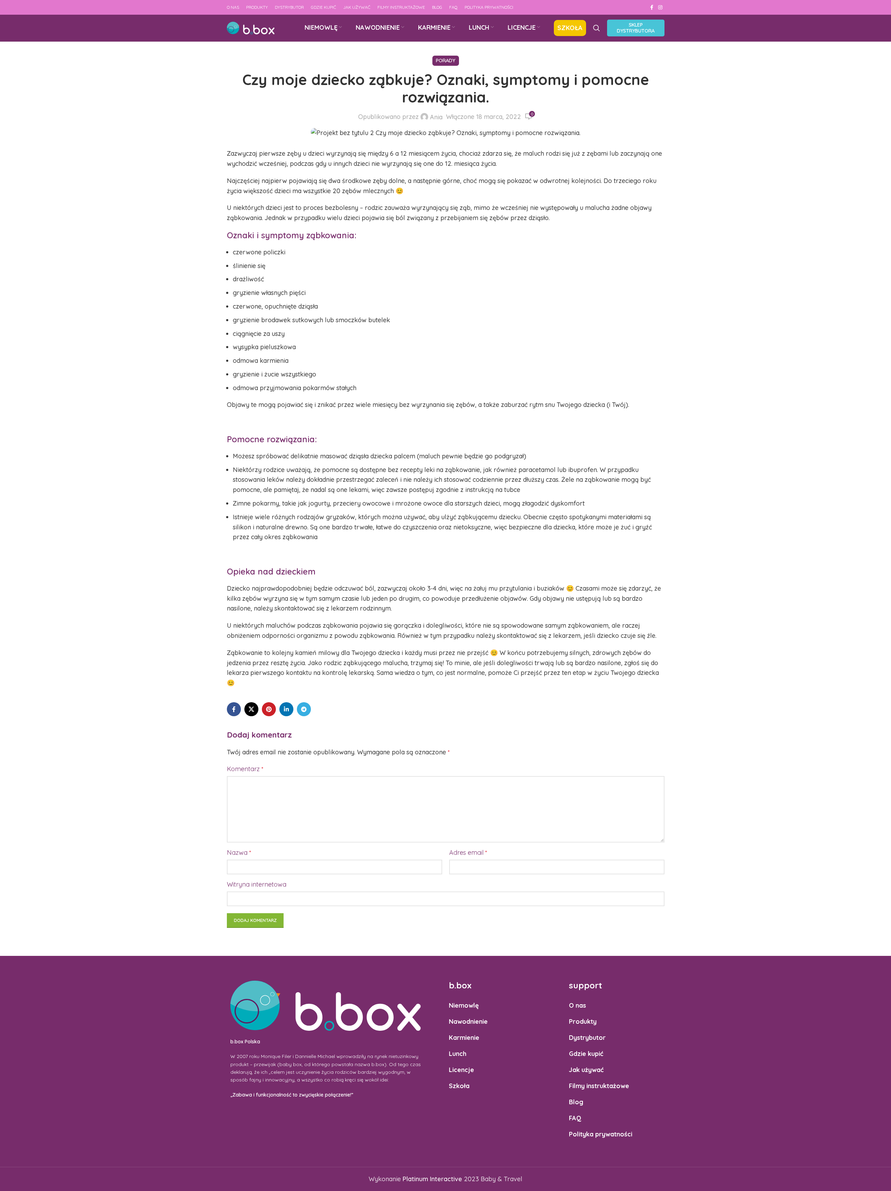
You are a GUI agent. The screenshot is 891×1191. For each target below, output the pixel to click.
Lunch (457, 1054)
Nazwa (239, 852)
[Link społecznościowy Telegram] (304, 709)
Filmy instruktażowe (599, 1086)
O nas (577, 1005)
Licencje (461, 1070)
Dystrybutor (587, 1038)
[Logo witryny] (250, 27)
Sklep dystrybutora (636, 28)
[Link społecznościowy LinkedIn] (286, 709)
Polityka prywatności (600, 1134)
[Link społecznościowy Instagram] (660, 7)
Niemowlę (464, 1005)
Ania (436, 117)
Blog (576, 1102)
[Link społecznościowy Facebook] (652, 7)
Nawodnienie (468, 1021)
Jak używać (586, 1070)
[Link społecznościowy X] (251, 709)
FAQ (575, 1118)
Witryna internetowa (256, 884)
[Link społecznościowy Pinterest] (269, 709)
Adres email (468, 852)
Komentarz (245, 769)
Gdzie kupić (586, 1054)
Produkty (583, 1021)
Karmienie (464, 1038)
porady (445, 60)
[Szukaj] (597, 28)
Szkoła (459, 1086)
